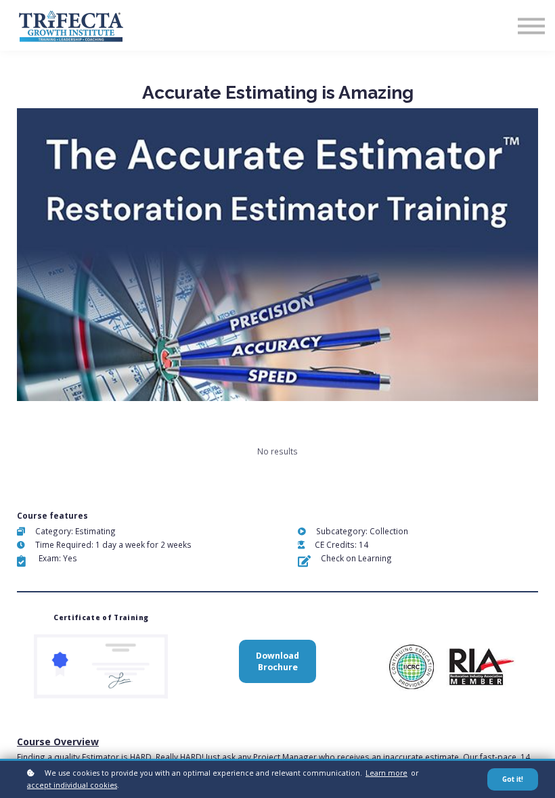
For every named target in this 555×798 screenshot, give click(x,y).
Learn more (386, 773)
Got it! (512, 779)
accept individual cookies (72, 785)
